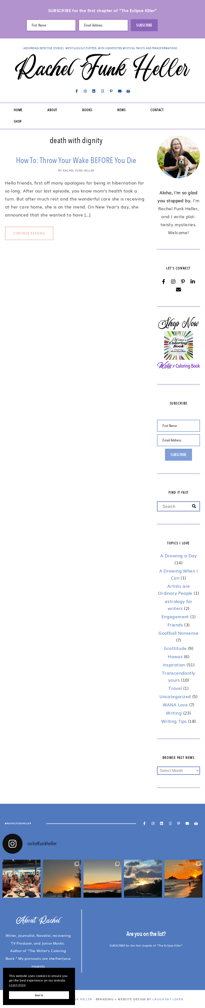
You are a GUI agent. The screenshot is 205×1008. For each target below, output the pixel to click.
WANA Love (175, 704)
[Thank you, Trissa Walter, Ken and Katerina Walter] (21, 879)
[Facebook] (163, 281)
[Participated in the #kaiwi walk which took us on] (103, 879)
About (52, 110)
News (121, 110)
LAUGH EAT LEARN (168, 999)
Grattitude (175, 648)
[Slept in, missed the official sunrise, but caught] (143, 879)
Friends (175, 624)
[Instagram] (85, 91)
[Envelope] (119, 91)
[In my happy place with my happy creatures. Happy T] (62, 879)
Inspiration (174, 664)
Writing (174, 713)
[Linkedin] (94, 91)
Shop (18, 121)
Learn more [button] (17, 985)
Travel (175, 688)
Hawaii (175, 656)
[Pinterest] (183, 281)
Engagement (175, 616)
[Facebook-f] (76, 91)
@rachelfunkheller (18, 823)
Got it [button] (39, 995)
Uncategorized (175, 696)
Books (87, 110)
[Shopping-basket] (128, 91)
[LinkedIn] (192, 281)
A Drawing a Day (178, 555)
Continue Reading (29, 233)
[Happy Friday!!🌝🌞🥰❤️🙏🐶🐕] (183, 879)
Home (18, 110)
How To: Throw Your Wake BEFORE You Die (76, 160)
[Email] (178, 289)
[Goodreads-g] (102, 91)
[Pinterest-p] (111, 91)
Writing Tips (174, 721)
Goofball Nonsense (178, 633)
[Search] (194, 506)
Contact (157, 110)
